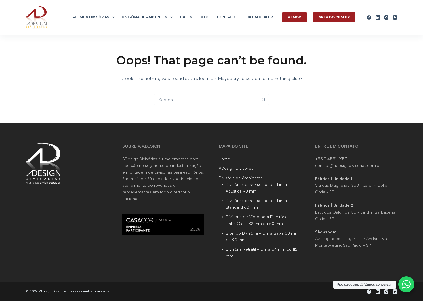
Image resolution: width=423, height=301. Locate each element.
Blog (204, 17)
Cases (186, 17)
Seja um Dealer (257, 17)
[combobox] (206, 99)
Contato (226, 17)
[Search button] (263, 99)
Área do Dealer (334, 17)
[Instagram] (386, 17)
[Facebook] (369, 17)
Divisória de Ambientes (144, 17)
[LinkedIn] (378, 17)
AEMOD (294, 17)
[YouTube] (395, 17)
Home (224, 159)
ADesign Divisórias (90, 17)
